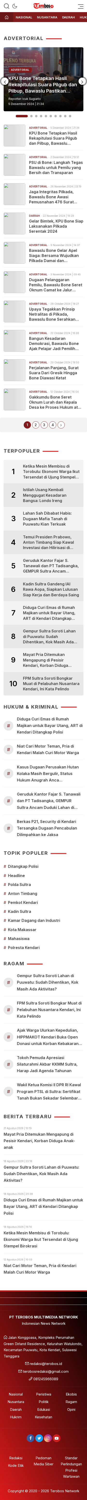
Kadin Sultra (19, 911)
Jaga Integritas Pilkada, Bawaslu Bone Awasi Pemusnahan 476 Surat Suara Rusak (51, 196)
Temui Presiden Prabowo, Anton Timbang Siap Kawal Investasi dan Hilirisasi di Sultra (48, 543)
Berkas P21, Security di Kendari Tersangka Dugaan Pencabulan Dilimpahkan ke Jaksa (47, 828)
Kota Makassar (22, 929)
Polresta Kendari (24, 947)
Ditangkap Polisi (23, 866)
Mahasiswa (18, 938)
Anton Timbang (22, 893)
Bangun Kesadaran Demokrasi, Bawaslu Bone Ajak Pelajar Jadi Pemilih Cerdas (54, 343)
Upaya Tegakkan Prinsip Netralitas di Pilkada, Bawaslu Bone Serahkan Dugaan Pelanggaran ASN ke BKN (54, 314)
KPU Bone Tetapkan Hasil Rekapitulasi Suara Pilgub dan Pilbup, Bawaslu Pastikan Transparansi (53, 138)
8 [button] (60, 116)
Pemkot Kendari (23, 902)
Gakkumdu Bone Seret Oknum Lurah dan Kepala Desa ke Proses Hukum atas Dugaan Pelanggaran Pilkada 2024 (55, 402)
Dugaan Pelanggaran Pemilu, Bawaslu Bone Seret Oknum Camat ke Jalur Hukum (55, 284)
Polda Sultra (19, 884)
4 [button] (41, 116)
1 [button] (17, 116)
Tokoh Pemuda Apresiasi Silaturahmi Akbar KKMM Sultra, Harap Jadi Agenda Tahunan (47, 1064)
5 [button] (46, 116)
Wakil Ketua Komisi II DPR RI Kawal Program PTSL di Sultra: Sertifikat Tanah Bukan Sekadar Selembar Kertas (49, 1091)
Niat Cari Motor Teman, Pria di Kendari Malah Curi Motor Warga (48, 749)
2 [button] (27, 116)
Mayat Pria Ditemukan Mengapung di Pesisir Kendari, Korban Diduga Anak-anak (45, 660)
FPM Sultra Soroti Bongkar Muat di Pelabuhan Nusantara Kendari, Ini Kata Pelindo (51, 684)
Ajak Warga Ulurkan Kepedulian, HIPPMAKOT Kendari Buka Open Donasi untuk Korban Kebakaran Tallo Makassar (48, 1037)
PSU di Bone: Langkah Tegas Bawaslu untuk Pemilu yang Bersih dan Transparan (41, 84)
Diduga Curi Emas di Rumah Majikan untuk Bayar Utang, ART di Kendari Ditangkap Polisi (49, 613)
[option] (43, 79)
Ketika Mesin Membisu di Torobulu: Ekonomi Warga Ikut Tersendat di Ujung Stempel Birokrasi (51, 472)
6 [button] (51, 116)
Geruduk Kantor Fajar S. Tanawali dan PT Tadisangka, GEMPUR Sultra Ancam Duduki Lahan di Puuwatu (51, 566)
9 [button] (65, 116)
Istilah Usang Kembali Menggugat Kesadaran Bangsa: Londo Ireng (44, 495)
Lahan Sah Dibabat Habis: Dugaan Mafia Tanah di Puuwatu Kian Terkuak (47, 519)
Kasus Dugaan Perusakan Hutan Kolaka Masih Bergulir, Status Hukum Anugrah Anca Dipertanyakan (48, 774)
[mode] (15, 6)
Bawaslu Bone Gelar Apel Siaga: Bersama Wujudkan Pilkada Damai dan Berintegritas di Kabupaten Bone (54, 255)
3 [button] (36, 116)
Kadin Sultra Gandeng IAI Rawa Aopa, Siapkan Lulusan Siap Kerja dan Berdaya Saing (51, 589)
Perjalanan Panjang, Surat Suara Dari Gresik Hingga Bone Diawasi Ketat (54, 372)
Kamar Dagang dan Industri (34, 920)
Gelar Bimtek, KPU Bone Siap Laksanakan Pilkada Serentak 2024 (56, 226)
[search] (6, 6)
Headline (16, 875)
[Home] (6, 17)
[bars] (79, 6)
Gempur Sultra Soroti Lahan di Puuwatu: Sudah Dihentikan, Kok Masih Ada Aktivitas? (49, 637)
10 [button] (70, 116)
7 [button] (55, 116)
